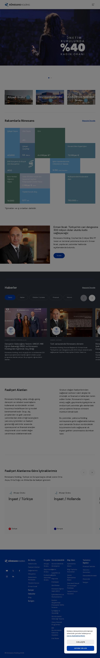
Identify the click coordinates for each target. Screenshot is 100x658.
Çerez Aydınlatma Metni (76, 636)
